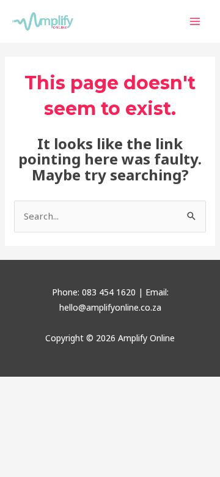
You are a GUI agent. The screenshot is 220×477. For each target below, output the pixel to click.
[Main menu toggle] (195, 22)
